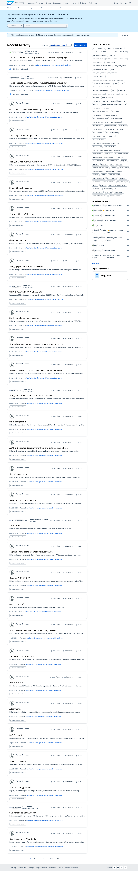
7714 (44, 859)
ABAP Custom (116, 111)
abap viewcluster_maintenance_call (103, 157)
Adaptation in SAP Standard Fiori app (103, 182)
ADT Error (108, 192)
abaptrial (103, 164)
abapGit (123, 160)
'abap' (112, 69)
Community (19, 3)
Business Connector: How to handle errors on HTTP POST (35, 370)
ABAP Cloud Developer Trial (100, 111)
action (103, 174)
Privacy (13, 867)
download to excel (17, 240)
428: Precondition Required (100, 90)
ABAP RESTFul (97, 146)
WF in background (17, 422)
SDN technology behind (20, 787)
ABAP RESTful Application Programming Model (106, 150)
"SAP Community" (98, 62)
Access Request (97, 171)
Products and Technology (35, 3)
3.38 (122, 83)
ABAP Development (110, 115)
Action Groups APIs (98, 178)
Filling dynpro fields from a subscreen (26, 266)
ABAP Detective (97, 115)
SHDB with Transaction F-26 (22, 656)
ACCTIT (119, 171)
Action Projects (111, 178)
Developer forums (60, 35)
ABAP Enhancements (116, 118)
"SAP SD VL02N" (110, 62)
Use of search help (18, 474)
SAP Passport (15, 735)
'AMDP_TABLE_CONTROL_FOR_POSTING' (104, 73)
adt (115, 188)
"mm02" (95, 52)
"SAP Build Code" (111, 59)
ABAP (123, 94)
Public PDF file (16, 683)
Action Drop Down (114, 174)
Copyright (31, 867)
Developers (57, 3)
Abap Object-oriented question (23, 135)
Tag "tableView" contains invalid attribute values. (31, 552)
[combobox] (45, 26)
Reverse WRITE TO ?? (19, 578)
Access (114, 167)
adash (94, 185)
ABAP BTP (121, 101)
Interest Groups (28, 8)
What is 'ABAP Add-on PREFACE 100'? (26, 292)
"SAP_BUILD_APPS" (120, 66)
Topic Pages (93, 3)
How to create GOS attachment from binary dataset (32, 630)
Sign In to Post (80, 45)
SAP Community (11, 8)
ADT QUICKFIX (118, 192)
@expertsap (121, 90)
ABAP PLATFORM (97, 132)
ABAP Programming (98, 136)
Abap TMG (108, 153)
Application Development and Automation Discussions (52, 65)
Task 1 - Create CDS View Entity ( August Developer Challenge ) (38, 83)
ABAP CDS (95, 104)
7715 (51, 859)
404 (100, 87)
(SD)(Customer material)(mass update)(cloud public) (107, 80)
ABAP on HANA (109, 129)
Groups (48, 3)
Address (102, 185)
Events (74, 3)
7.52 (113, 90)
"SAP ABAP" (123, 52)
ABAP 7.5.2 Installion (107, 97)
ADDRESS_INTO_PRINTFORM (117, 185)
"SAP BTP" (112, 55)
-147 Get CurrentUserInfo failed (102, 83)
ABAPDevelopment (112, 160)
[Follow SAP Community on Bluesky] (118, 867)
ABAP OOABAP (120, 129)
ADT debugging (97, 192)
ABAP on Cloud (97, 129)
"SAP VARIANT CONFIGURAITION (102, 66)
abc (111, 164)
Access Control (123, 167)
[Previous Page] (30, 859)
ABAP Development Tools (100, 118)
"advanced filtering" (98, 48)
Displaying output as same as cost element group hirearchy (36, 344)
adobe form (96, 188)
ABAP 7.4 (95, 97)
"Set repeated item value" (100, 69)
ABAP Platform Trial (111, 132)
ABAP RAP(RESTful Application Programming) (105, 143)
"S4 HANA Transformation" (108, 52)
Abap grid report (115, 122)
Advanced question (114, 196)
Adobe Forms (107, 188)
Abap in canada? (16, 604)
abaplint (95, 164)
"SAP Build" (123, 59)
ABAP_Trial (120, 157)
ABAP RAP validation (98, 139)
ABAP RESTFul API (109, 146)
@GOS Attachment (98, 94)
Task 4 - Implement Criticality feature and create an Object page (38, 57)
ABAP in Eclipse (97, 125)
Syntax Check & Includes (20, 188)
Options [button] (123, 35)
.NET (115, 83)
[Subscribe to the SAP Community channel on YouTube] (121, 867)
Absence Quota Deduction (100, 167)
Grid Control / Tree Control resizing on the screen (31, 109)
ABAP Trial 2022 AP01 (121, 153)
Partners (66, 3)
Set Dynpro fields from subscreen (24, 318)
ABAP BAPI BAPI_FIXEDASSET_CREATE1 (104, 101)
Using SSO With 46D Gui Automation (25, 162)
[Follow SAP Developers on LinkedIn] (125, 867)
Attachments (15, 709)
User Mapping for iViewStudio (22, 839)
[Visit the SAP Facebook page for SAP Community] (114, 867)
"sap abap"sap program (99, 55)
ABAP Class (96, 108)
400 (94, 87)
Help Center (82, 3)
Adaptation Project (122, 182)
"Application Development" (115, 48)
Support (60, 867)
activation (122, 178)
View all (94, 263)
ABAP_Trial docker (98, 160)
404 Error (107, 87)
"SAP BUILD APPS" (98, 59)
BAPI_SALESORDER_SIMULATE (24, 500)
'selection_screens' (98, 76)
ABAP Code (14, 525)
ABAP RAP (111, 136)
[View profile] (16, 52)
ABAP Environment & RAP (100, 122)
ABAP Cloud (106, 108)
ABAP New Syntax (110, 125)
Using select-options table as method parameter (31, 395)
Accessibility (109, 171)
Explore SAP (118, 3)
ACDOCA (95, 174)
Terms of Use (22, 867)
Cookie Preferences (71, 867)
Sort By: (45, 45)
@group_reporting (112, 94)
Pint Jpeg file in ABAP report (22, 214)
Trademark (52, 867)
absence (118, 164)
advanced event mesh (99, 196)
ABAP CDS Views (119, 104)
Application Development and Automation (46, 8)
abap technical (97, 153)
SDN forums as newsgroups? (22, 813)
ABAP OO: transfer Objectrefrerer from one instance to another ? (38, 448)
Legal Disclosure (41, 867)
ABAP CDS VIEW (106, 104)
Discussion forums (17, 761)
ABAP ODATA (122, 125)
